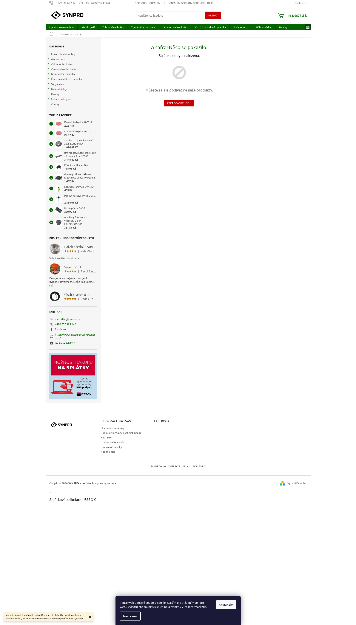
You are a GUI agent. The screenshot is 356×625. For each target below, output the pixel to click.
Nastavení (130, 616)
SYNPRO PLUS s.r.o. (179, 466)
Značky (55, 104)
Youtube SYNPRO (65, 343)
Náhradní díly (59, 89)
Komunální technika (63, 73)
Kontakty (106, 437)
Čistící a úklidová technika (66, 78)
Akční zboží (58, 59)
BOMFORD (199, 466)
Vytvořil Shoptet (297, 482)
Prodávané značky (111, 447)
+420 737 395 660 (65, 324)
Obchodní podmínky (147, 2)
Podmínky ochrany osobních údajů (191, 2)
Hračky (55, 94)
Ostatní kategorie (61, 98)
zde (203, 606)
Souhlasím (226, 605)
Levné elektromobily (63, 53)
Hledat (213, 15)
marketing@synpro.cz (68, 319)
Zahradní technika (61, 64)
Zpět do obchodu (179, 103)
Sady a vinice (58, 84)
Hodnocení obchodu (112, 442)
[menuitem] (61, 27)
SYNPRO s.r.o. (158, 466)
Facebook (60, 329)
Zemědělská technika (63, 69)
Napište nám (108, 451)
